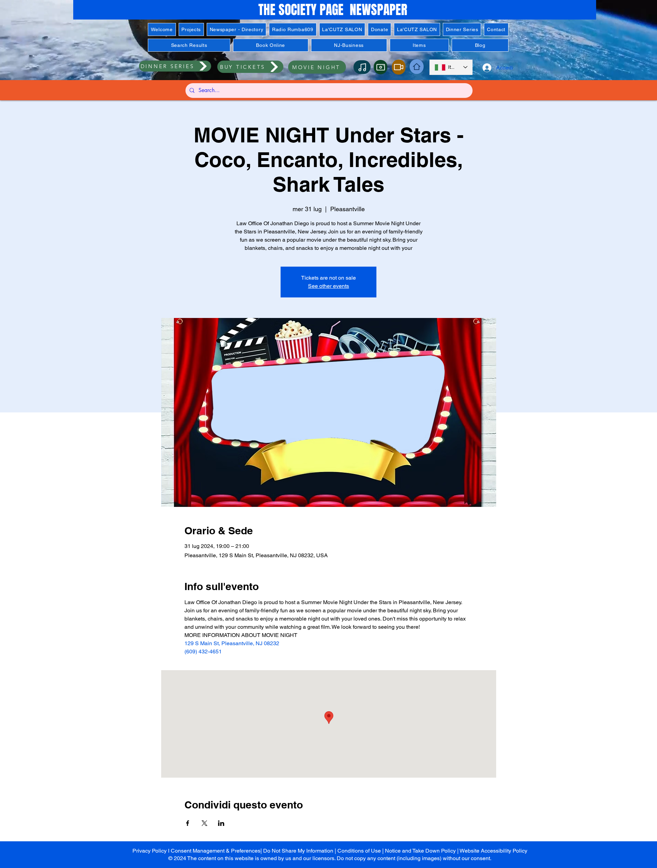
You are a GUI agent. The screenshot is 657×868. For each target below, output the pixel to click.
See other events (328, 286)
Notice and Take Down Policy (420, 850)
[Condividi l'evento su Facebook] (187, 823)
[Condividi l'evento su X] (204, 823)
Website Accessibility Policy (493, 850)
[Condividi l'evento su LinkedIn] (221, 823)
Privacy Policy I (151, 850)
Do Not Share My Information (298, 850)
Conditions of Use (359, 850)
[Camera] (380, 67)
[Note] (362, 67)
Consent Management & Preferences (215, 850)
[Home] (417, 66)
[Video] (398, 67)
